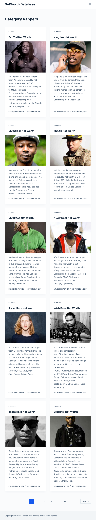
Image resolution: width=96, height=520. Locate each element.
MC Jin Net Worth (64, 130)
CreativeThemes (49, 515)
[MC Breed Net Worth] (25, 237)
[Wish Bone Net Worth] (70, 327)
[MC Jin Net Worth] (70, 150)
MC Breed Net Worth (21, 217)
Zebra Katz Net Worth (21, 411)
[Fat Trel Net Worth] (25, 57)
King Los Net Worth (65, 37)
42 (65, 501)
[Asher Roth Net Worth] (25, 327)
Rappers (12, 32)
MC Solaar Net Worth (21, 130)
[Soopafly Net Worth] (70, 431)
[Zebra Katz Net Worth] (25, 431)
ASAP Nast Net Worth (67, 217)
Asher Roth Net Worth (21, 308)
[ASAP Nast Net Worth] (70, 237)
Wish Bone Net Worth (67, 308)
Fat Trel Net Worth (19, 37)
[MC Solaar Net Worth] (25, 150)
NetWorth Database (20, 4)
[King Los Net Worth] (70, 57)
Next (85, 501)
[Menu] (90, 4)
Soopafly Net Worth (66, 411)
